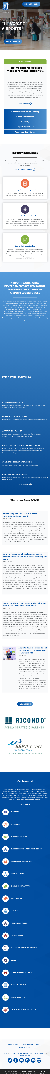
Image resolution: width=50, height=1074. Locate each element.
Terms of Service (25, 1047)
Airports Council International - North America (28, 1071)
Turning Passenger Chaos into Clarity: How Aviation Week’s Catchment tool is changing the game (25, 556)
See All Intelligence (23, 170)
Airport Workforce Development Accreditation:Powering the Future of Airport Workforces (25, 288)
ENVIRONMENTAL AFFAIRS (21, 886)
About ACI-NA (13, 1044)
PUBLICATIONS (40, 1053)
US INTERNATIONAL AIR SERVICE (23, 1009)
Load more (25, 704)
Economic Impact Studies (25, 246)
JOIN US (12, 1053)
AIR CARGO (15, 812)
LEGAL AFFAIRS (17, 935)
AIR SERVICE (15, 824)
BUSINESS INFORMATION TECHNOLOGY (26, 849)
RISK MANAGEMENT (18, 985)
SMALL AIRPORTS (18, 997)
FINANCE (14, 911)
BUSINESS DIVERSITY (19, 836)
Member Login (31, 4)
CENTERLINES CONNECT (25, 1053)
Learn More (23, 103)
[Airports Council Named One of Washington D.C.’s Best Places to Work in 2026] (9, 653)
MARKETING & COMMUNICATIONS (24, 948)
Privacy (39, 1044)
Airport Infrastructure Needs (25, 216)
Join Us (23, 804)
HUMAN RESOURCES (19, 923)
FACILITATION (16, 898)
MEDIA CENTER (25, 1055)
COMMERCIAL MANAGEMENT (22, 861)
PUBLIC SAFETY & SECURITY (21, 972)
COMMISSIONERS (17, 874)
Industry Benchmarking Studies (25, 190)
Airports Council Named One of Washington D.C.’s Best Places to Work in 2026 (32, 650)
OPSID (13, 960)
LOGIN (5, 1053)
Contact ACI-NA (27, 1044)
